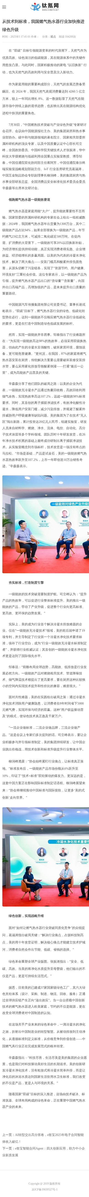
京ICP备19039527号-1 (45, 1189)
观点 (53, 36)
